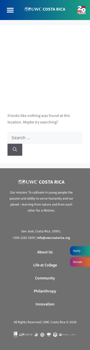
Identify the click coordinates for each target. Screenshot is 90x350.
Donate (77, 262)
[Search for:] (45, 138)
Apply (76, 251)
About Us (45, 252)
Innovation (45, 304)
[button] (10, 10)
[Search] (15, 150)
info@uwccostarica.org (53, 237)
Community (45, 278)
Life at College (45, 265)
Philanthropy (45, 291)
